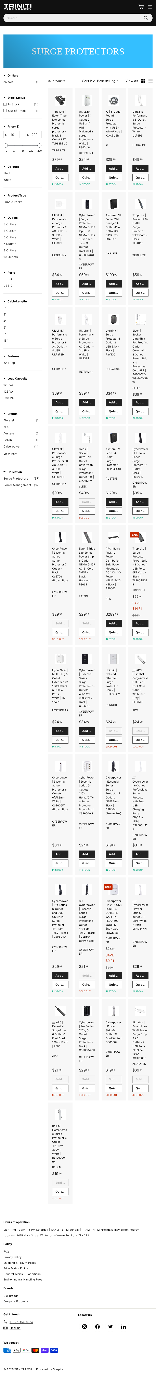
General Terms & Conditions (22, 1274)
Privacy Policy (12, 1257)
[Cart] (141, 7)
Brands (12, 413)
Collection (15, 472)
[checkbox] (21, 82)
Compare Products (15, 1301)
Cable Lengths (18, 301)
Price (14, 126)
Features (14, 356)
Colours (13, 166)
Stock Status (16, 97)
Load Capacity (17, 378)
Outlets (13, 217)
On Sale (13, 75)
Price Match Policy (15, 1268)
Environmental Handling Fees (22, 1279)
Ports (11, 272)
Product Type (17, 195)
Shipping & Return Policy (19, 1262)
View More (10, 453)
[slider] (6, 145)
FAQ (6, 1251)
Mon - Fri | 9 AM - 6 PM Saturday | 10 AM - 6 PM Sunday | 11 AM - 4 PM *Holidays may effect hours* (71, 1229)
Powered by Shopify (49, 1369)
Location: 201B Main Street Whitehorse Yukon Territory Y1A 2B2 (46, 1235)
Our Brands (10, 1295)
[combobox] (78, 18)
